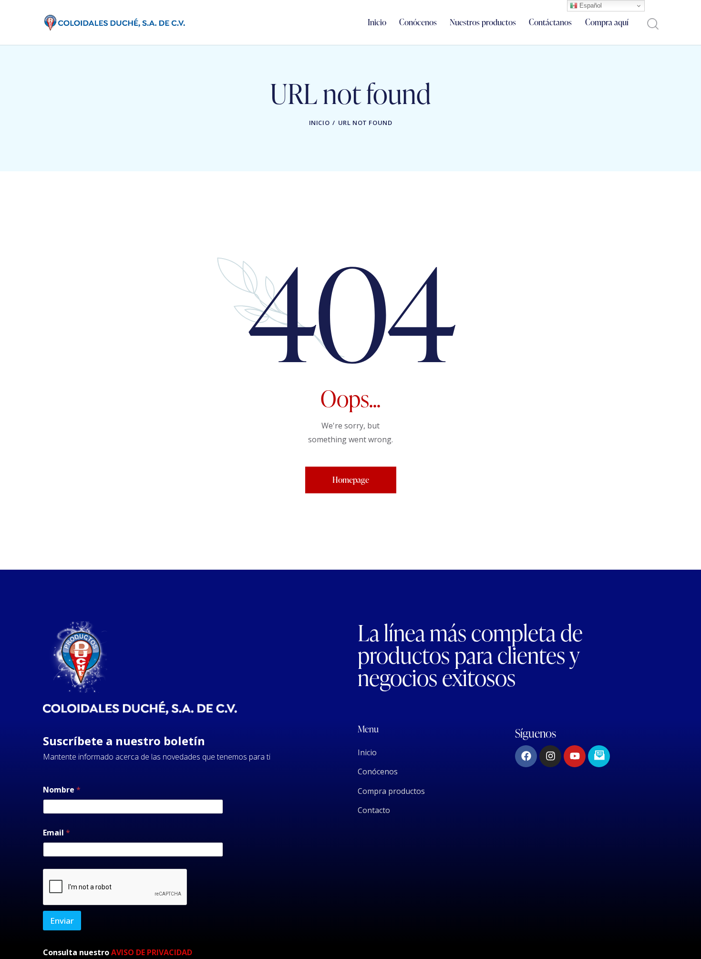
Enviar (62, 920)
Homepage (350, 479)
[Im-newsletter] (599, 756)
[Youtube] (575, 756)
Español (589, 5)
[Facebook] (526, 756)
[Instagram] (550, 756)
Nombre (62, 789)
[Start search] (652, 24)
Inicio (319, 122)
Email (56, 832)
